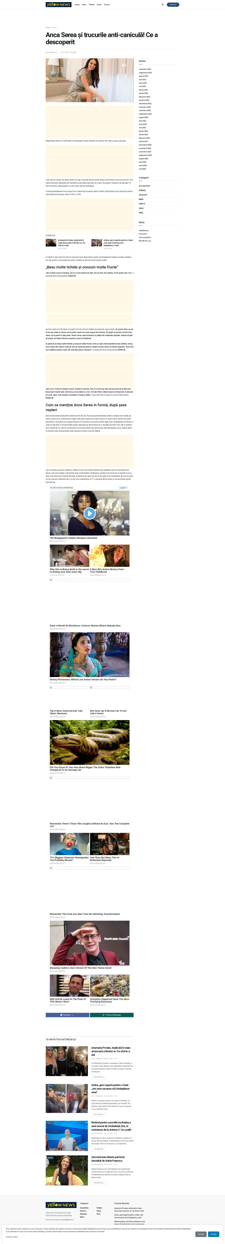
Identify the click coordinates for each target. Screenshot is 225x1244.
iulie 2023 (142, 80)
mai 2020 (142, 169)
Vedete (91, 4)
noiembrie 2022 (145, 107)
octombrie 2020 (145, 152)
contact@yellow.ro (67, 1220)
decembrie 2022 (145, 104)
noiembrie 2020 (145, 148)
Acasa (77, 4)
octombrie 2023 (145, 69)
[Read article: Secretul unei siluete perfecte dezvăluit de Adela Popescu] (67, 1170)
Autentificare (144, 230)
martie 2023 (143, 93)
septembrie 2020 (145, 155)
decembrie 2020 (145, 145)
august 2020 (143, 159)
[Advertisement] (112, 18)
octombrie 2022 (145, 110)
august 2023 (143, 76)
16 (116, 1058)
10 (116, 1133)
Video (99, 4)
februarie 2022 (144, 138)
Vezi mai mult (100, 1076)
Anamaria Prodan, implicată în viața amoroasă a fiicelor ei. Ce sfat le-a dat (71, 243)
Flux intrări (143, 234)
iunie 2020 (143, 165)
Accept (8, 1237)
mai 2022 (142, 128)
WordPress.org (145, 241)
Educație (143, 195)
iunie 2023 (143, 83)
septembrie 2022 (145, 114)
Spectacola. (51, 482)
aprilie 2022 (143, 131)
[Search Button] (163, 4)
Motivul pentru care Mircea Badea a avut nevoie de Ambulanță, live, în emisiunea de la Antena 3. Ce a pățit (111, 1126)
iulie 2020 (142, 162)
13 (116, 1096)
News (84, 4)
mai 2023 (142, 86)
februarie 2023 (144, 97)
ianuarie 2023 (144, 100)
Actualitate (144, 186)
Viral (141, 213)
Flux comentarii (145, 237)
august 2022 (143, 117)
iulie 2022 (142, 121)
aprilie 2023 (143, 90)
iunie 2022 (143, 124)
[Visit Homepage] (58, 4)
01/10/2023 (62, 248)
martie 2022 (143, 134)
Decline (201, 1234)
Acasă (48, 27)
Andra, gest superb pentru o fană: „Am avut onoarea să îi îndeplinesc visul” (118, 243)
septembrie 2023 (145, 73)
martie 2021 (143, 141)
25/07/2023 (65, 52)
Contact (173, 4)
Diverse (107, 4)
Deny (16, 1237)
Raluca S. (53, 52)
